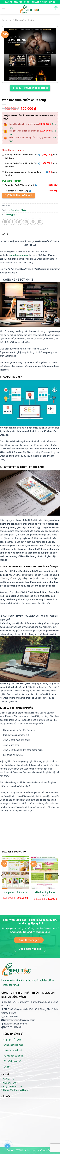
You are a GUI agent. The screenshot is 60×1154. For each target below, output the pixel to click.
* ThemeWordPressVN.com (14, 1090)
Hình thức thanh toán (13, 1050)
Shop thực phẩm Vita (15, 892)
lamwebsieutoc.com (18, 255)
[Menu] (3, 9)
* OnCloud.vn (7, 1079)
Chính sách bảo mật (13, 1045)
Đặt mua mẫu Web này (18, 195)
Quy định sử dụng (12, 1039)
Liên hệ (6, 1066)
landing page (11, 214)
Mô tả (5, 234)
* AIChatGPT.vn (8, 1082)
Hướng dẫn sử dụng (13, 1055)
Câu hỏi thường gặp (12, 1061)
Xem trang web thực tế (32, 87)
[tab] (30, 234)
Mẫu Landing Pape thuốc (45, 894)
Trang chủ (6, 20)
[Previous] (2, 881)
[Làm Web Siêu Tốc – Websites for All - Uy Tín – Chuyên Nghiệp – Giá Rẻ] (30, 9)
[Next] (58, 881)
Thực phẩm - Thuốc (24, 20)
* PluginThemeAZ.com (12, 1086)
